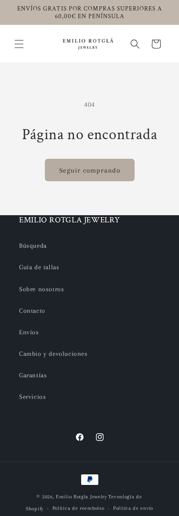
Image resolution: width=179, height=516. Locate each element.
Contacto (32, 310)
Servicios (32, 396)
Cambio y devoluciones (53, 353)
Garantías (33, 375)
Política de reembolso (79, 508)
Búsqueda (33, 245)
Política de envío (133, 508)
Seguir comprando (89, 170)
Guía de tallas (39, 267)
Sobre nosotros (41, 289)
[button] (19, 44)
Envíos (29, 332)
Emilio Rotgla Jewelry (81, 497)
